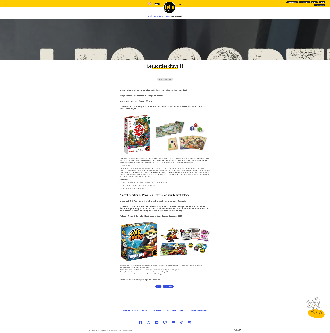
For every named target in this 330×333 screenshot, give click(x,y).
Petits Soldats (320, 5)
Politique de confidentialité (109, 330)
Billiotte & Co (238, 330)
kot (158, 286)
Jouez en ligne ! (292, 2)
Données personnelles (125, 330)
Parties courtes (304, 2)
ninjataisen (168, 286)
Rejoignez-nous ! (199, 310)
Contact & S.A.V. (130, 310)
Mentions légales (94, 330)
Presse (183, 310)
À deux (314, 2)
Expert (322, 2)
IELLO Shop (156, 310)
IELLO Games (170, 310)
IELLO (144, 310)
